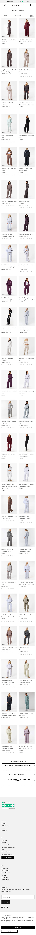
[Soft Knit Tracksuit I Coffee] (9, 504)
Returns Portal (5, 845)
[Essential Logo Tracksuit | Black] (27, 124)
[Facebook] (2, 907)
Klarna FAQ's (4, 877)
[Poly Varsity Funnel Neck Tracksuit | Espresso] (9, 58)
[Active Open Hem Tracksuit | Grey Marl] (9, 669)
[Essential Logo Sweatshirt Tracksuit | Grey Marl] (27, 472)
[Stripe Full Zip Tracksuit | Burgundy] (9, 442)
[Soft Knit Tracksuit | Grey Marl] (27, 409)
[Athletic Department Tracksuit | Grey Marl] (27, 504)
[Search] (6, 5)
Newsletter (4, 830)
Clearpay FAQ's (5, 879)
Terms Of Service (5, 872)
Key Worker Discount (6, 854)
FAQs (2, 849)
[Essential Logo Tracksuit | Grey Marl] (27, 379)
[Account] (30, 5)
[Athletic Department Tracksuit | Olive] (9, 537)
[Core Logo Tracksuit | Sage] (9, 124)
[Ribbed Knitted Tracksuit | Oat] (27, 346)
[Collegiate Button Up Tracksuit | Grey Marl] (27, 316)
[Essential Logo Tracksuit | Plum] (9, 379)
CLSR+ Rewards (5, 825)
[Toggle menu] (2, 5)
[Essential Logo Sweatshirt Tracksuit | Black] (27, 442)
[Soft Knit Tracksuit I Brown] (9, 636)
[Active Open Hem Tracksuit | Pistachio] (9, 734)
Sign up (6, 902)
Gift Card (3, 875)
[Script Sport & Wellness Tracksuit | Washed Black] (9, 702)
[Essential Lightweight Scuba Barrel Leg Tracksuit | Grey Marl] (9, 472)
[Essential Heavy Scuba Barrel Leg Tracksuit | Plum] (27, 286)
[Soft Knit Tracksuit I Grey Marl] (9, 570)
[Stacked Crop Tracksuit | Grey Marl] (27, 253)
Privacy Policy (4, 868)
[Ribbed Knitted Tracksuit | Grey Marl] (9, 409)
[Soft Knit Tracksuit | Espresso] (27, 189)
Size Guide (4, 840)
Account (3, 823)
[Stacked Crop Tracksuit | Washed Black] (27, 157)
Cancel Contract (8, 857)
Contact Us (4, 828)
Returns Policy (5, 870)
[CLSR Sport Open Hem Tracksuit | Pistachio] (27, 669)
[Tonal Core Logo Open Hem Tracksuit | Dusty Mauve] (27, 734)
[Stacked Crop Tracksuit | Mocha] (9, 157)
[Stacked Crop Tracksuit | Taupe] (27, 58)
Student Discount (5, 851)
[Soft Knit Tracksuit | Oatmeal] (9, 91)
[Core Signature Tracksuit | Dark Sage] (27, 702)
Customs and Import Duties (8, 847)
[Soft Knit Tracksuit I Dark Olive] (27, 603)
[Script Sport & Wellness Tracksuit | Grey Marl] (9, 603)
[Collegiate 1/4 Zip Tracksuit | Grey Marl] (9, 222)
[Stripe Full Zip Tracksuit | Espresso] (9, 28)
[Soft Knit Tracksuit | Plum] (27, 222)
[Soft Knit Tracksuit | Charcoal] (27, 636)
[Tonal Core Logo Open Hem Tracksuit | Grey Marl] (9, 253)
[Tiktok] (7, 907)
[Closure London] (18, 5)
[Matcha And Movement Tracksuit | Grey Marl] (27, 537)
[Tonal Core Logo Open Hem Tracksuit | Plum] (9, 286)
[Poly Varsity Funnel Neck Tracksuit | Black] (9, 316)
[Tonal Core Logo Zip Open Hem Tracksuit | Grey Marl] (27, 570)
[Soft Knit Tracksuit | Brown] (9, 189)
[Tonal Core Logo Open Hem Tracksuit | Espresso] (27, 91)
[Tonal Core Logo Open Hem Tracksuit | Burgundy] (27, 28)
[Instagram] (4, 907)
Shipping (3, 842)
